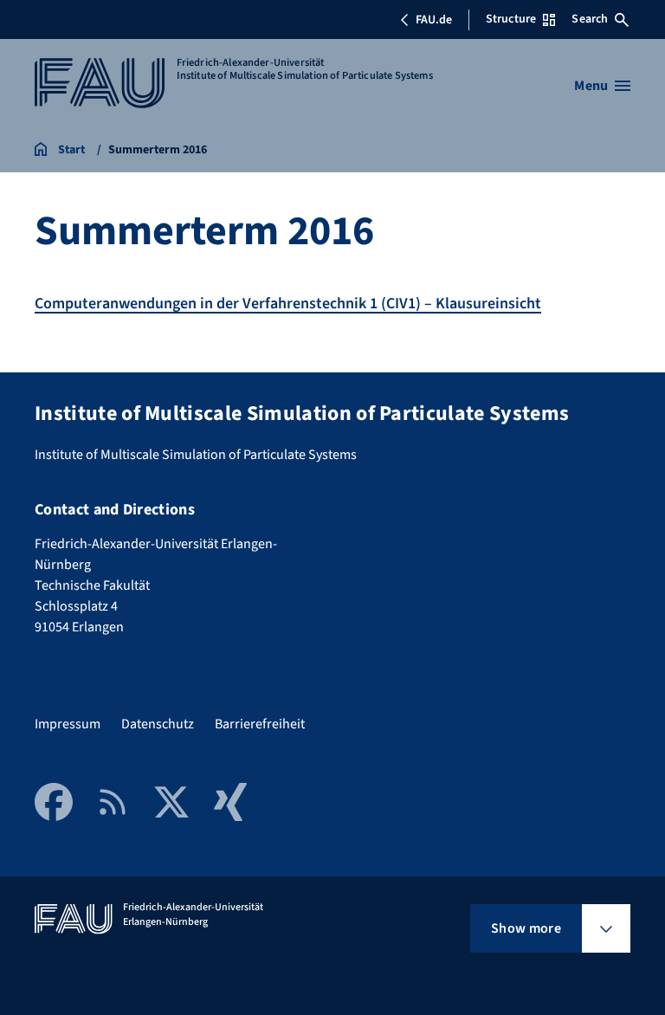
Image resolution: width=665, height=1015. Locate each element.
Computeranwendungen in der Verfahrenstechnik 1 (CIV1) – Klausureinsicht (288, 303)
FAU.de (434, 20)
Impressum (67, 724)
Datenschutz (157, 724)
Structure (511, 19)
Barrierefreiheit (260, 724)
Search (589, 19)
